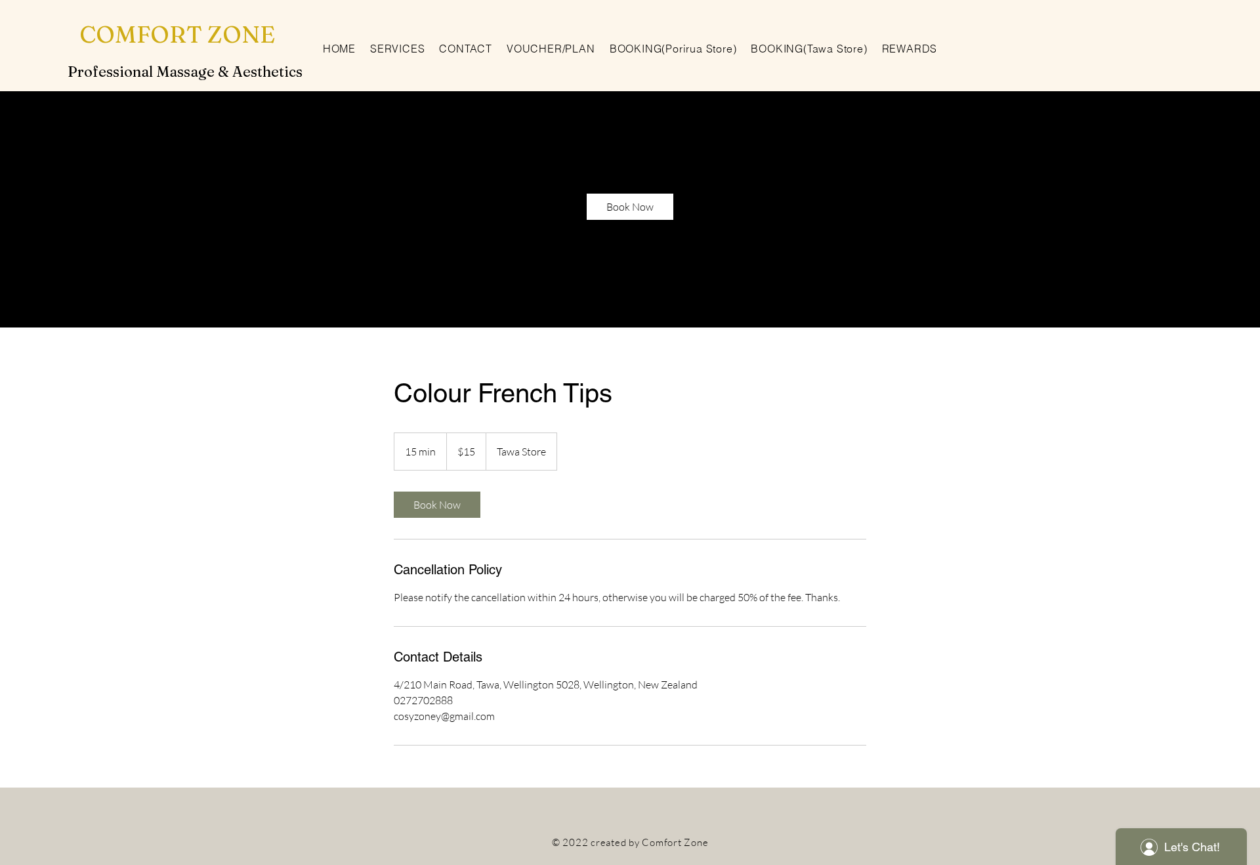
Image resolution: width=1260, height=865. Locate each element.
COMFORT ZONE (177, 34)
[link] (630, 207)
